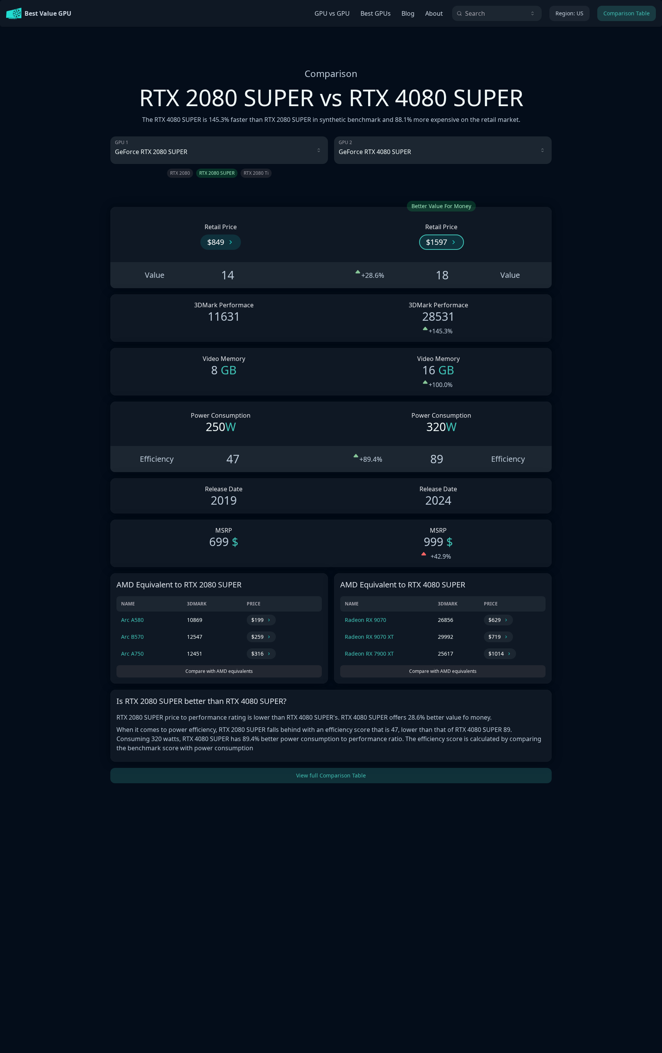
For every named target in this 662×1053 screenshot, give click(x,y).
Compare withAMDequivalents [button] (219, 671)
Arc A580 (132, 619)
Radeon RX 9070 (365, 619)
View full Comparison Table (331, 775)
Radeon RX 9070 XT (369, 636)
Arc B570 (132, 636)
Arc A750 (132, 653)
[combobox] (497, 13)
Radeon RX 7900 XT (369, 653)
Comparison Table (626, 13)
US (569, 13)
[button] (220, 242)
